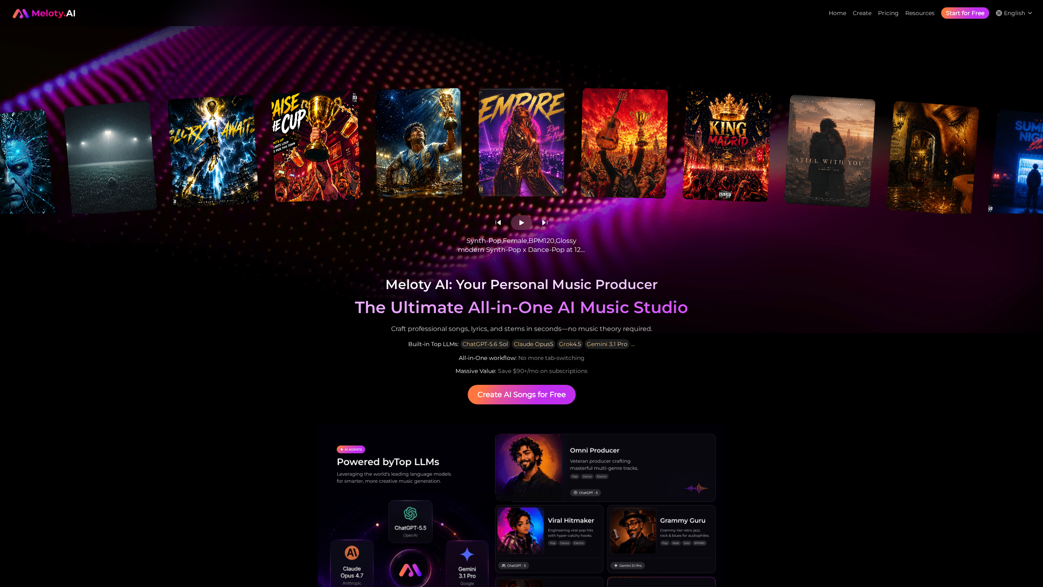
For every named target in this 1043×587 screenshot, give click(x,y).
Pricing (888, 13)
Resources (920, 13)
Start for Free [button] (965, 13)
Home (837, 13)
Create (862, 13)
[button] (497, 222)
